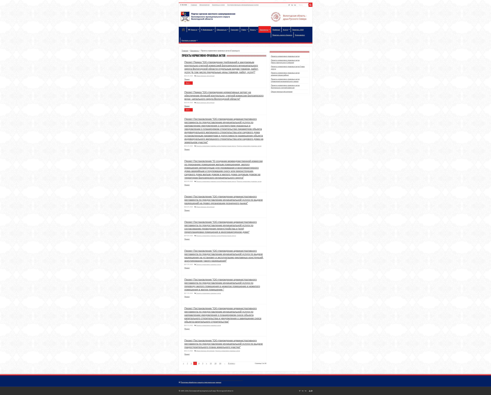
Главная (194, 5)
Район (243, 30)
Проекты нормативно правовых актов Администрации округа (216, 146)
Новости (194, 30)
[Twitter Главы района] (289, 5)
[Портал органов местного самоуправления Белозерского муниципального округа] (245, 16)
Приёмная (276, 30)
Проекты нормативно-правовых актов (249, 146)
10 (211, 363)
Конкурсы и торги (218, 5)
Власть (253, 30)
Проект (187, 79)
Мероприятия (204, 5)
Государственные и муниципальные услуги (243, 5)
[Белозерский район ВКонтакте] (292, 5)
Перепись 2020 (298, 30)
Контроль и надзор (189, 40)
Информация (208, 30)
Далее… (188, 83)
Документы (264, 30)
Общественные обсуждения (205, 76)
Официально (222, 30)
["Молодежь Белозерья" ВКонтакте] (295, 5)
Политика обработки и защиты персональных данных (201, 382)
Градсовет (235, 30)
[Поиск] (310, 5)
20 (215, 363)
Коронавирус (300, 35)
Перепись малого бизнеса (282, 35)
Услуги (285, 30)
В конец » (231, 363)
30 (220, 363)
